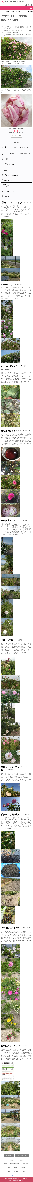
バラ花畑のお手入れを (11, 928)
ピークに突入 (5, 185)
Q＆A (27, 11)
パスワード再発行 (6, 1171)
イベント (14, 11)
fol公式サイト (17, 1175)
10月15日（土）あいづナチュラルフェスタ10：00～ (15, 147)
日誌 (24, 11)
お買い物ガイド (26, 1163)
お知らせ (8, 11)
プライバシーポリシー (12, 1167)
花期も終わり (5, 169)
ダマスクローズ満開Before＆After (10, 175)
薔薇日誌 (20, 11)
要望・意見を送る (16, 135)
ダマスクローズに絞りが (8, 164)
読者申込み (23, 1167)
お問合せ (16, 1171)
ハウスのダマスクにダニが (9, 191)
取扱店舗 (4, 1163)
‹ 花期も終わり (9, 1155)
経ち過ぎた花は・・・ (8, 196)
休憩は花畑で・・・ (10, 520)
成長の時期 (5, 159)
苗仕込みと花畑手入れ (11, 814)
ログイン (22, 5)
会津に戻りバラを (9, 1046)
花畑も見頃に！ (8, 640)
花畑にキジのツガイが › (22, 1155)
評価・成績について (15, 1163)
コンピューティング (26, 1171)
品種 (31, 11)
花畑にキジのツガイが (8, 180)
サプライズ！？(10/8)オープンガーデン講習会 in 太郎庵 (16, 153)
